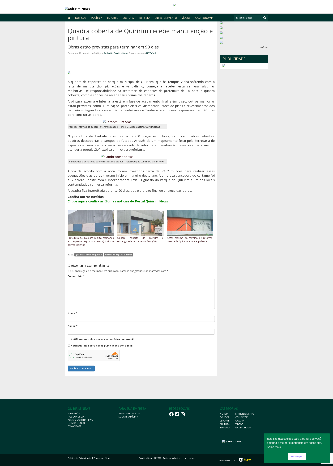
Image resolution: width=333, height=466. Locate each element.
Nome (72, 313)
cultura (224, 424)
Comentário (76, 276)
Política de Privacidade (79, 458)
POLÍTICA (96, 17)
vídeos (239, 424)
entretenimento (244, 413)
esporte (224, 420)
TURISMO (144, 17)
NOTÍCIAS (80, 17)
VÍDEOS (186, 17)
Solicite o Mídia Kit (129, 416)
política (224, 417)
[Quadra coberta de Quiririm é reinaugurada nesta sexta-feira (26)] (140, 223)
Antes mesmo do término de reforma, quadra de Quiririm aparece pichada (190, 239)
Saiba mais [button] (274, 447)
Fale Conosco (76, 416)
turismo (225, 427)
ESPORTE (112, 17)
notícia (224, 413)
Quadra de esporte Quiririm (118, 255)
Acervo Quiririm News (80, 419)
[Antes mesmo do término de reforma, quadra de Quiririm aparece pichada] (190, 223)
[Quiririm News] (90, 8)
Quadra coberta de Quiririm (88, 255)
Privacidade (74, 426)
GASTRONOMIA (204, 17)
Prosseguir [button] (297, 456)
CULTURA (128, 17)
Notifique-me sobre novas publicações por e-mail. (102, 345)
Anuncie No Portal (129, 413)
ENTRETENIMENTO (166, 17)
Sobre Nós (74, 413)
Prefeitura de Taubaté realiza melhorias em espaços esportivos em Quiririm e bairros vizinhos (91, 241)
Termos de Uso (76, 422)
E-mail (73, 326)
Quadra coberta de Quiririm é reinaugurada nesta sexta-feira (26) (140, 239)
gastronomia (243, 427)
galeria (239, 420)
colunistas (242, 417)
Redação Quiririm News (116, 53)
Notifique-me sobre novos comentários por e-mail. (102, 339)
